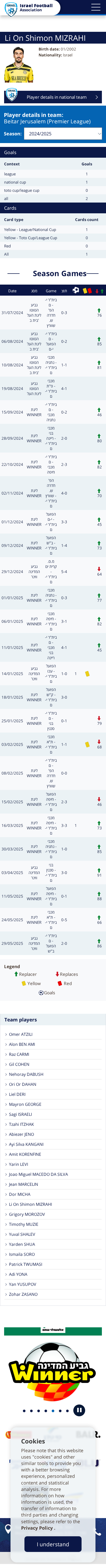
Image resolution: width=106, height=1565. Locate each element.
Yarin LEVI (18, 1164)
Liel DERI (17, 1094)
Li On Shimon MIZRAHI (30, 1204)
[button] (95, 7)
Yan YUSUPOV (22, 1284)
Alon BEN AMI (22, 1044)
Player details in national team (56, 98)
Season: (13, 134)
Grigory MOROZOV (27, 1214)
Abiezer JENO (21, 1134)
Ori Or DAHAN (22, 1084)
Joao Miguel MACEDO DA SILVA (38, 1174)
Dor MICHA (19, 1194)
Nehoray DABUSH (26, 1074)
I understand (53, 1544)
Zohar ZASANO (23, 1294)
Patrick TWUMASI (25, 1264)
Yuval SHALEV (22, 1234)
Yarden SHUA (22, 1244)
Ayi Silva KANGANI (26, 1144)
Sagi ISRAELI (20, 1114)
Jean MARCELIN (23, 1184)
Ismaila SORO (22, 1254)
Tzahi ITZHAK (21, 1124)
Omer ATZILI (20, 1034)
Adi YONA (18, 1274)
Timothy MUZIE (23, 1224)
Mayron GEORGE (25, 1104)
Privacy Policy (37, 1528)
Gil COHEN (19, 1064)
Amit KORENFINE (25, 1154)
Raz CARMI (19, 1054)
